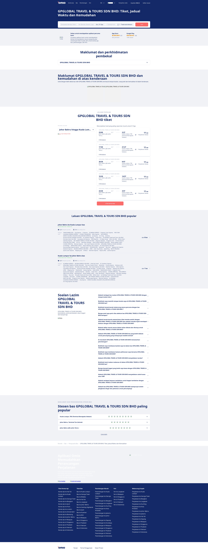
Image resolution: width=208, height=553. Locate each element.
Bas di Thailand (81, 523)
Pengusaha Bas (73, 443)
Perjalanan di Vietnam (139, 529)
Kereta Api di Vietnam (65, 527)
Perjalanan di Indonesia (139, 532)
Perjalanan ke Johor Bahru (140, 511)
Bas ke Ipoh (80, 510)
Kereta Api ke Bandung (65, 514)
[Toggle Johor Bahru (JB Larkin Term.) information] (147, 428)
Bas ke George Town (83, 494)
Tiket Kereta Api (63, 488)
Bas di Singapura (82, 520)
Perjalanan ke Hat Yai (139, 516)
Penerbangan (83, 3)
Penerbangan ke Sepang (103, 520)
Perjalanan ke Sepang (139, 519)
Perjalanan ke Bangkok (139, 499)
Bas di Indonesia (82, 528)
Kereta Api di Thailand (65, 525)
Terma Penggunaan (86, 548)
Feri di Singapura (119, 497)
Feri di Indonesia (119, 505)
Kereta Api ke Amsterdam (66, 512)
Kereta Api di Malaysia (65, 520)
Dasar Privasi (99, 548)
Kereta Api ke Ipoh (64, 504)
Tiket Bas (80, 488)
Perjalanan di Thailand (139, 527)
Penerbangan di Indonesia (103, 536)
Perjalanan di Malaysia (139, 521)
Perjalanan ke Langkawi (139, 501)
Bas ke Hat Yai (81, 499)
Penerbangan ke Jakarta (102, 513)
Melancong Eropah (138, 488)
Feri (90, 3)
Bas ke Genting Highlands (85, 507)
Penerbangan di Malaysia (103, 525)
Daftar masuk (146, 3)
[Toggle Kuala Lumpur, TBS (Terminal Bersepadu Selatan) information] (147, 417)
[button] (100, 24)
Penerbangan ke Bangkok (103, 501)
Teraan (75, 548)
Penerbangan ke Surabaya (103, 523)
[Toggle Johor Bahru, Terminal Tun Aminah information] (147, 422)
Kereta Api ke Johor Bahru (66, 517)
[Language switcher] (111, 3)
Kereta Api (71, 3)
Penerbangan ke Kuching (103, 506)
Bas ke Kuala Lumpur (83, 492)
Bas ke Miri (80, 515)
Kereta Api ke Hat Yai (64, 492)
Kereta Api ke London (65, 509)
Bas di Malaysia (81, 518)
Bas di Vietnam (81, 525)
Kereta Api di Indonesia (65, 530)
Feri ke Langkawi (119, 492)
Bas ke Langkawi (82, 502)
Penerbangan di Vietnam (103, 533)
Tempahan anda (123, 3)
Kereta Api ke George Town (67, 499)
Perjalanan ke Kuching (139, 504)
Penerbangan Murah (102, 488)
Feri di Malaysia (119, 494)
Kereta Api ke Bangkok (65, 501)
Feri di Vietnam (118, 502)
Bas (77, 3)
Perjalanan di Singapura (139, 524)
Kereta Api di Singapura (65, 522)
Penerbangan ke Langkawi (103, 503)
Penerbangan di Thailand (103, 531)
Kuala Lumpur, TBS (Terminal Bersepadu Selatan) (76, 416)
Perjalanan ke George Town (141, 496)
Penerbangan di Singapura (103, 528)
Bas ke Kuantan (82, 512)
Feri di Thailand (118, 499)
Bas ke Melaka (81, 497)
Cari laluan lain (65, 133)
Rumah (60, 443)
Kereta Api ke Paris (64, 507)
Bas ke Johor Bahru (83, 505)
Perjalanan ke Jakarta (139, 514)
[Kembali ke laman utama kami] (63, 3)
